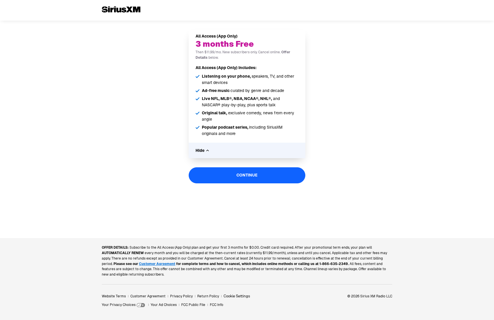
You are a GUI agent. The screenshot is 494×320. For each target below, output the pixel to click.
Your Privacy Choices (119, 305)
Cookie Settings (237, 296)
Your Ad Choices (164, 305)
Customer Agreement (148, 296)
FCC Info (216, 305)
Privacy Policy (181, 296)
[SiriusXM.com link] (121, 18)
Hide (200, 150)
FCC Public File (193, 305)
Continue (247, 175)
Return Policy (208, 296)
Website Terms (114, 296)
